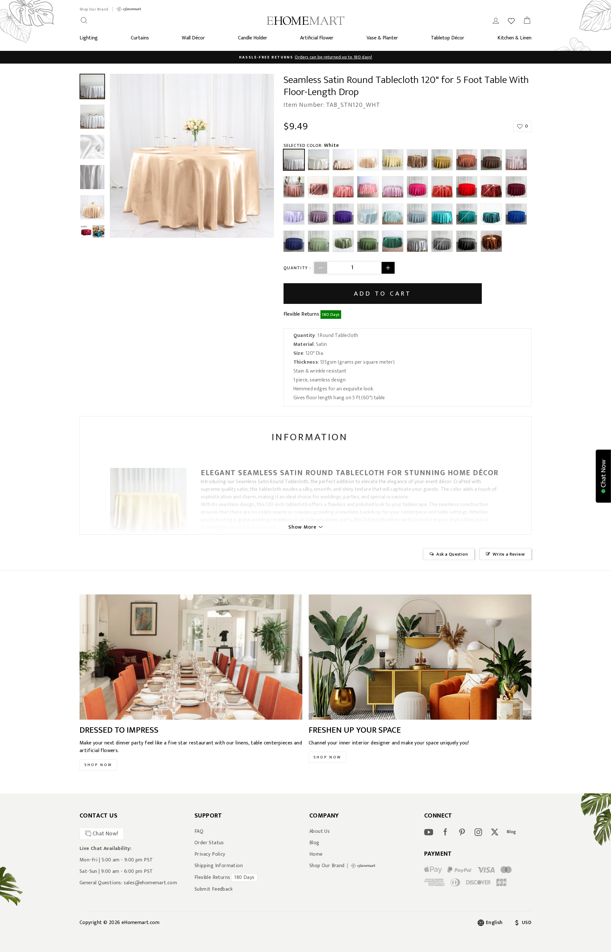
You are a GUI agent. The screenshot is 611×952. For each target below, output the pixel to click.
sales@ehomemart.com (150, 883)
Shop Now (98, 765)
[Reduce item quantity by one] (320, 268)
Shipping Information (218, 866)
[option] (305, 57)
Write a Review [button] (509, 554)
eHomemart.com (140, 922)
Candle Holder (252, 38)
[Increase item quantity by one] (388, 268)
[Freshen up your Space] (420, 657)
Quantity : (297, 267)
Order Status (209, 843)
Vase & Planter (382, 38)
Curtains (140, 38)
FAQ (198, 831)
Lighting (89, 38)
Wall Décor (193, 38)
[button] (603, 476)
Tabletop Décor (447, 38)
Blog (314, 843)
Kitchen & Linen (514, 38)
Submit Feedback (213, 889)
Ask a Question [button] (452, 554)
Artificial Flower (317, 38)
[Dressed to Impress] (191, 657)
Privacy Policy (209, 854)
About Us (319, 831)
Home (316, 854)
